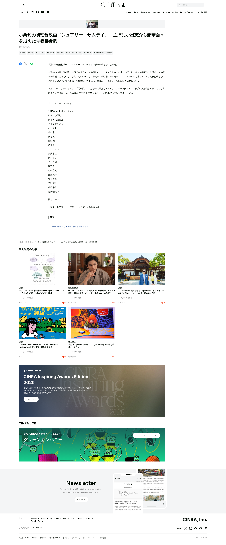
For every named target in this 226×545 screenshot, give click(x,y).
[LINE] (47, 12)
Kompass (40, 528)
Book (70, 518)
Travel (33, 521)
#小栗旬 (22, 53)
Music (33, 518)
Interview (157, 12)
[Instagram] (32, 12)
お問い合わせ (76, 538)
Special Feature (186, 12)
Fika (32, 528)
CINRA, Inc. (195, 519)
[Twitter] (27, 12)
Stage (63, 518)
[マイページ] (23, 4)
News (136, 12)
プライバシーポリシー (90, 538)
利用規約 (103, 538)
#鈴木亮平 (60, 53)
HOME (21, 242)
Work (89, 518)
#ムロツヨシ (40, 53)
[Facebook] (37, 12)
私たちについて (24, 538)
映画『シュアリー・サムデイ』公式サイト (70, 226)
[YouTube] (42, 12)
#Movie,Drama (99, 53)
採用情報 (43, 538)
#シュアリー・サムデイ (73, 53)
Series (175, 12)
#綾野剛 (109, 53)
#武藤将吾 (87, 53)
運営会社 (34, 538)
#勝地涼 (30, 53)
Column (166, 12)
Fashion (41, 521)
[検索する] (180, 5)
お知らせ (66, 538)
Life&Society (80, 518)
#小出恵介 (50, 53)
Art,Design (42, 518)
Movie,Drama (29, 242)
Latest (128, 12)
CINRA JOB (202, 12)
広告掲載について (54, 538)
